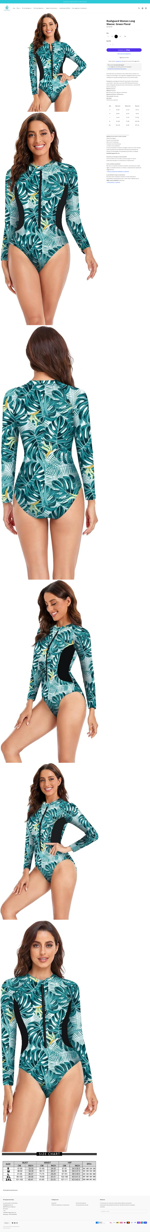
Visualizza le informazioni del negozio (117, 68)
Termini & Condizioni (81, 1203)
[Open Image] (49, 62)
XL (120, 36)
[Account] (142, 8)
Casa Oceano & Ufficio (64, 8)
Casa (14, 8)
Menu (18, 8)
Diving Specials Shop (15, 1226)
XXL (125, 36)
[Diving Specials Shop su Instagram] (17, 1223)
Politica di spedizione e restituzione (60, 1205)
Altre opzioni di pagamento (124, 53)
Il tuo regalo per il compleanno (79, 8)
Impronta (54, 1203)
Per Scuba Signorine (38, 8)
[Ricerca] (139, 8)
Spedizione (118, 61)
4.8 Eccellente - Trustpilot (113, 182)
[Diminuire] (108, 44)
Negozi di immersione (51, 8)
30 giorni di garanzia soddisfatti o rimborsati (118, 171)
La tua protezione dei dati (82, 1205)
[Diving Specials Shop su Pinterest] (15, 1223)
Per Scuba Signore (26, 8)
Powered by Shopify (6, 1228)
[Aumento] (112, 44)
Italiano (6, 1223)
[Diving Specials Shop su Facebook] (12, 1223)
